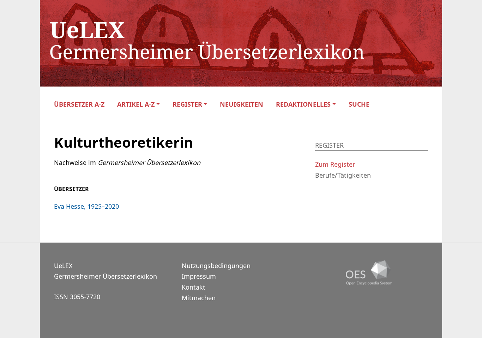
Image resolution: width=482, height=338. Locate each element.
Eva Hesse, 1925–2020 (86, 206)
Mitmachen (199, 297)
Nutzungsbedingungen (216, 265)
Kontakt (193, 287)
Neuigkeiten (241, 104)
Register (187, 104)
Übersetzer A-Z (79, 104)
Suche (359, 104)
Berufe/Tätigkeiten (343, 175)
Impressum (199, 276)
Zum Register (335, 164)
